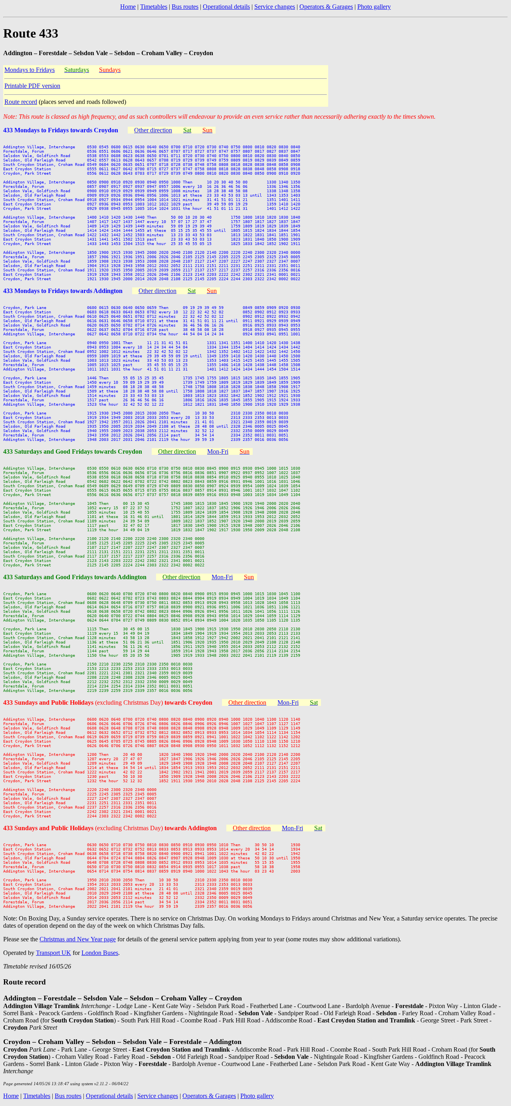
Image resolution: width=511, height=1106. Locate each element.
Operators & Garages (326, 6)
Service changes (274, 6)
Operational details (226, 6)
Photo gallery (374, 6)
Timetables (153, 6)
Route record (20, 101)
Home (128, 6)
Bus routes (185, 6)
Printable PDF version (32, 85)
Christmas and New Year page (78, 939)
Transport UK (53, 952)
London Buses (99, 952)
